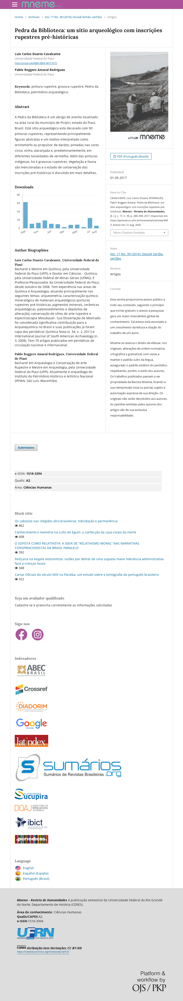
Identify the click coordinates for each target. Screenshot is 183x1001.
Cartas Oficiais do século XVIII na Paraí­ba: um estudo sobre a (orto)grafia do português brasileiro (87, 574)
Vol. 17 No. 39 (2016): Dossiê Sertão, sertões (73, 17)
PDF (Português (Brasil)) (132, 156)
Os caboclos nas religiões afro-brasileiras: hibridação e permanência (66, 521)
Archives (34, 17)
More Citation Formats (129, 232)
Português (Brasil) (36, 879)
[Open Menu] (14, 4)
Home (19, 17)
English (28, 868)
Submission (26, 448)
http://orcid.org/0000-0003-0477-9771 (36, 63)
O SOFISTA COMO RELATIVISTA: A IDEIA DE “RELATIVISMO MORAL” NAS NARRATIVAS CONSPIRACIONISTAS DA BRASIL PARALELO (77, 545)
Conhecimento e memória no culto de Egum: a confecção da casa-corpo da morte (75, 532)
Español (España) (35, 873)
